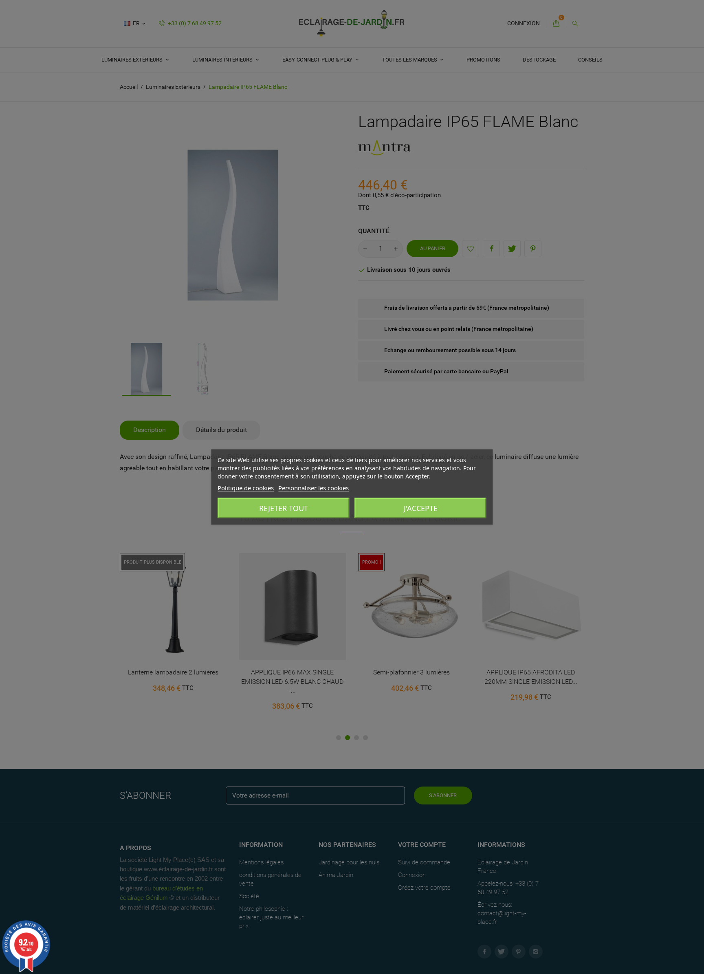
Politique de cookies (246, 488)
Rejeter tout (283, 508)
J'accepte (421, 508)
